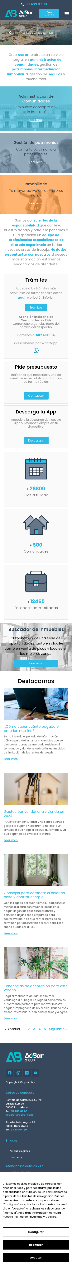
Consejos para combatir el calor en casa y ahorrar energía (34, 894)
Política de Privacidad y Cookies (35, 1217)
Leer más (11, 759)
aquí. (22, 297)
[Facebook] (9, 1073)
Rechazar (36, 1245)
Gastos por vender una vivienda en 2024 (34, 813)
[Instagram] (18, 1073)
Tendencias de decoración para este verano (36, 988)
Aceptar (36, 1257)
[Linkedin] (27, 1073)
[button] (66, 13)
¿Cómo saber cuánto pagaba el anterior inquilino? (31, 728)
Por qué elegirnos (20, 1151)
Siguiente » (58, 1029)
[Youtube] (35, 1073)
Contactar (16, 1157)
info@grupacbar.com (19, 1115)
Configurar (36, 1232)
